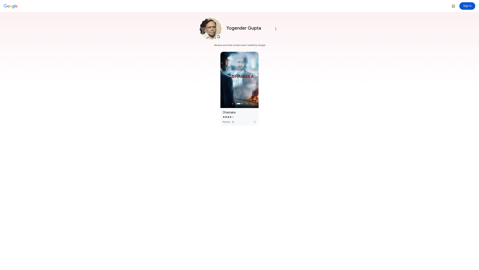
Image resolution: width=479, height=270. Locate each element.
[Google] (11, 6)
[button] (453, 6)
